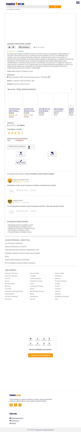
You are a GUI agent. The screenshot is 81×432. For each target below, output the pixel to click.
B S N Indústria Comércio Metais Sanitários (20, 263)
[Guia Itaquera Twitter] (16, 405)
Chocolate (8, 288)
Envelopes (8, 299)
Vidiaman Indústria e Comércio (16, 247)
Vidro (56, 299)
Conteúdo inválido (23, 190)
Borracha (8, 286)
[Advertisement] (40, 28)
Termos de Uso (39, 429)
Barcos (7, 281)
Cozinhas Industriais (11, 296)
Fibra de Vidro (34, 273)
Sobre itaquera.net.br (17, 418)
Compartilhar (25, 47)
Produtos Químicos (61, 281)
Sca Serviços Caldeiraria (13, 243)
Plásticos (58, 278)
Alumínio (7, 278)
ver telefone (21, 125)
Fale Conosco (15, 420)
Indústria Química (35, 278)
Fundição (33, 276)
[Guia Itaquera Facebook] (12, 405)
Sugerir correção (20, 162)
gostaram (33, 190)
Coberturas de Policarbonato (14, 291)
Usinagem (58, 288)
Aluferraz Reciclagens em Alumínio (17, 260)
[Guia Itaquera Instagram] (20, 405)
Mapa (20, 154)
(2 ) (20, 51)
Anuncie (13, 423)
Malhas (32, 288)
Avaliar (52, 154)
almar (7, 256)
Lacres (32, 283)
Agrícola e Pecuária (11, 276)
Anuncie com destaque (40, 355)
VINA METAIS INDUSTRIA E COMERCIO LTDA (22, 250)
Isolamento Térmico (36, 281)
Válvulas (57, 291)
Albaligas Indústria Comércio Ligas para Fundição (22, 253)
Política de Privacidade (48, 429)
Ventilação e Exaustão (62, 296)
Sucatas (57, 283)
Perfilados (58, 276)
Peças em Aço (59, 273)
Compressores (9, 294)
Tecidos (57, 286)
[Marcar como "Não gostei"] (14, 47)
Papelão (32, 299)
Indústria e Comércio (11, 273)
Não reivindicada (39, 47)
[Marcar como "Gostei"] (9, 47)
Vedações (58, 294)
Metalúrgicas (34, 296)
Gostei (11, 191)
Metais (32, 294)
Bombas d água (10, 283)
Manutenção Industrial (37, 291)
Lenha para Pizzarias (36, 286)
